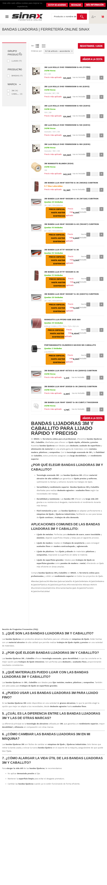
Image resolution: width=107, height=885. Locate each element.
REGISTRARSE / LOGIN (91, 46)
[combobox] (58, 51)
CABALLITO (15, 94)
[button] (95, 5)
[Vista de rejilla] (43, 46)
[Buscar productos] (82, 17)
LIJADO (15, 61)
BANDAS (15, 76)
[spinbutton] (95, 77)
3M (13, 91)
